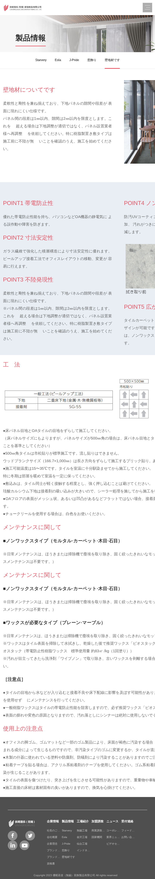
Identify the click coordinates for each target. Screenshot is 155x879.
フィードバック (128, 830)
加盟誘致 (97, 821)
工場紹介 (83, 821)
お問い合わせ (128, 837)
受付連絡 (127, 821)
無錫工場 (82, 830)
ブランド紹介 (54, 856)
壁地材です (112, 60)
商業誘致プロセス (98, 830)
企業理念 (52, 843)
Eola (58, 60)
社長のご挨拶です (54, 830)
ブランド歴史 (54, 850)
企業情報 (53, 821)
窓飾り (91, 60)
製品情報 (68, 821)
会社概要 (52, 837)
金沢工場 (82, 837)
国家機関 (96, 837)
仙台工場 (82, 843)
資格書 (51, 863)
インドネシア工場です (84, 850)
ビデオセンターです (113, 843)
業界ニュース (113, 837)
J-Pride (74, 60)
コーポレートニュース (113, 830)
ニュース (112, 821)
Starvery (40, 60)
